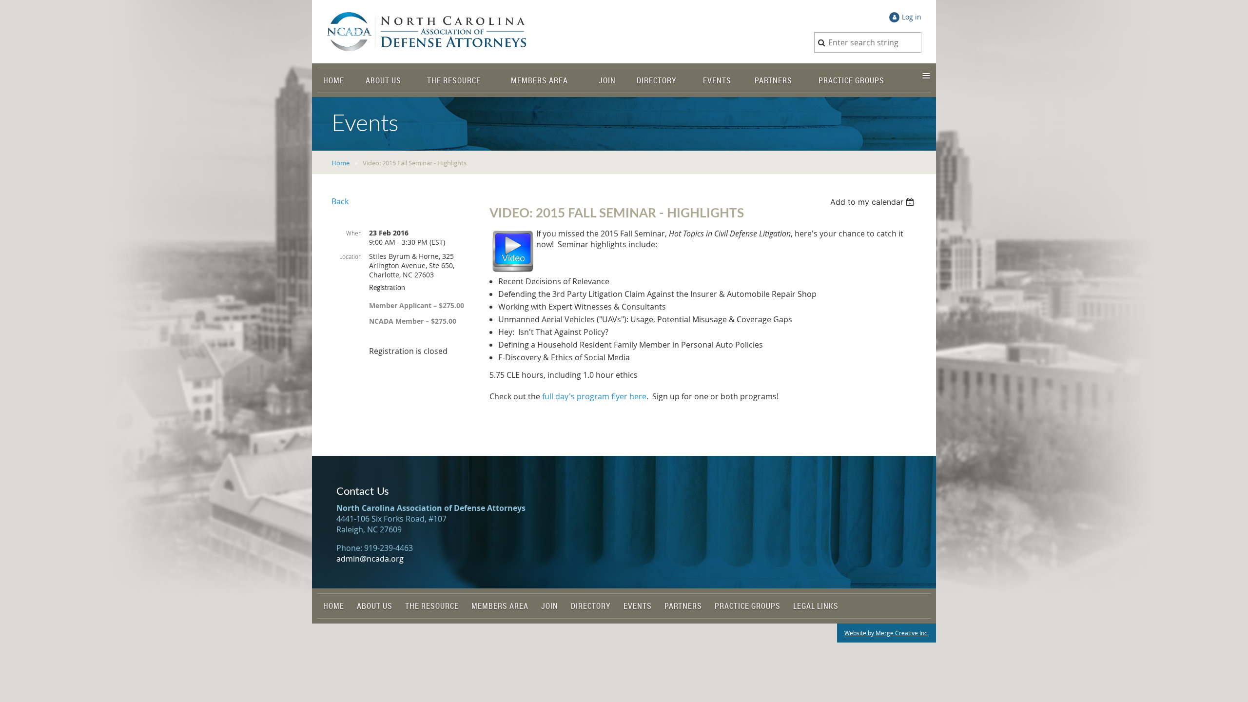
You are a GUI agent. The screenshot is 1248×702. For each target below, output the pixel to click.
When (354, 233)
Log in (911, 16)
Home (341, 162)
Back (340, 201)
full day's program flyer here (594, 396)
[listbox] (873, 202)
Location (350, 256)
